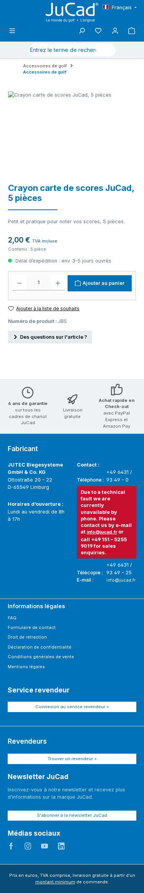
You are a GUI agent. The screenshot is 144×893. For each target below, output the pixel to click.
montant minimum (55, 882)
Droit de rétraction (27, 637)
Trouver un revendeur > (72, 758)
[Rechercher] (106, 50)
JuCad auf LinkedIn (61, 846)
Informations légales (36, 606)
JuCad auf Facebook (11, 846)
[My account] (115, 31)
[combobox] (63, 50)
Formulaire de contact (32, 627)
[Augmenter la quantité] (58, 283)
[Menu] (12, 31)
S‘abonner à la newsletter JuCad (72, 815)
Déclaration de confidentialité (39, 647)
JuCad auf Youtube (44, 846)
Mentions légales (26, 666)
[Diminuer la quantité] (19, 283)
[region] (68, 134)
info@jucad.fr (102, 532)
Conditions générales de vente (41, 656)
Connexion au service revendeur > (72, 706)
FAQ (12, 617)
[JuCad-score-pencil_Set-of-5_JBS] (68, 134)
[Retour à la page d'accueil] (72, 12)
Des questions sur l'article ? (53, 337)
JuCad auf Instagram (28, 846)
